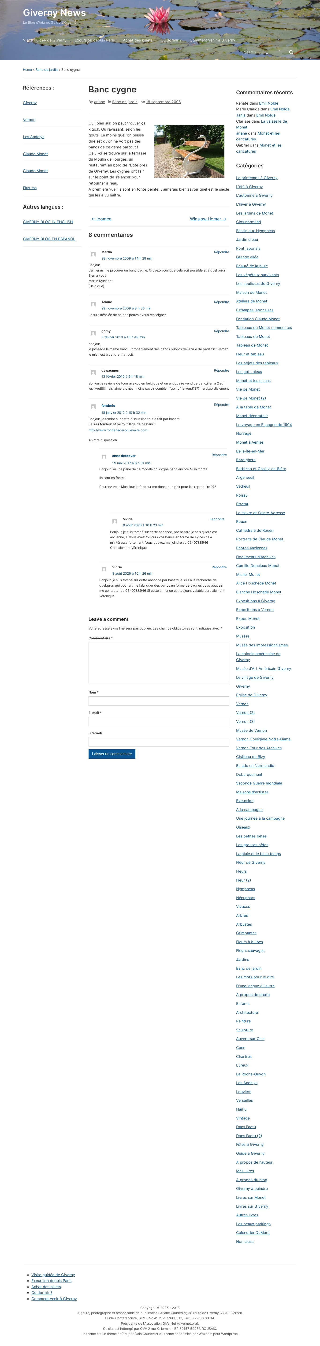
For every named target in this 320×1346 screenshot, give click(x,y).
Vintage (243, 1118)
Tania (241, 115)
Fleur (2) (243, 880)
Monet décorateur (252, 415)
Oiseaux (243, 827)
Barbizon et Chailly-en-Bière (261, 468)
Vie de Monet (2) (251, 398)
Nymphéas (245, 888)
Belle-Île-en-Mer (250, 451)
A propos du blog (251, 1179)
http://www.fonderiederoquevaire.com (118, 430)
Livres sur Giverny (252, 1206)
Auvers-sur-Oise (250, 1038)
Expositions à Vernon (255, 609)
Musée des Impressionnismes (262, 645)
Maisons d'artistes (252, 792)
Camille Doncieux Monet (257, 565)
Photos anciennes (251, 548)
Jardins (242, 959)
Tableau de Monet (252, 345)
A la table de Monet (253, 407)
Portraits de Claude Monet (259, 539)
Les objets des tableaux (257, 363)
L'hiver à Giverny (251, 204)
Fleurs (241, 871)
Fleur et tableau (250, 354)
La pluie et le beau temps (258, 853)
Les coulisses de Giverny (258, 283)
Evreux (242, 1065)
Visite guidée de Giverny (45, 40)
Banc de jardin (47, 70)
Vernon (29, 119)
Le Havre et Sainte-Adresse (260, 512)
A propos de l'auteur (254, 1162)
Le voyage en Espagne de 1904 (264, 424)
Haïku (241, 1109)
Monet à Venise (249, 442)
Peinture (243, 1021)
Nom (94, 692)
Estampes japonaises (254, 310)
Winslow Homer (208, 218)
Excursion (244, 800)
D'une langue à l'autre (255, 986)
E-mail (95, 713)
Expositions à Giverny (255, 601)
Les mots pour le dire (255, 977)
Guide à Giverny (250, 1153)
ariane (99, 101)
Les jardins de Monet (254, 213)
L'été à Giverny (249, 186)
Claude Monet (35, 153)
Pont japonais (248, 248)
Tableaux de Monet (253, 336)
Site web (95, 733)
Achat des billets (138, 40)
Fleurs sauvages (250, 950)
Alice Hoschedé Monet (256, 583)
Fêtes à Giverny (250, 1144)
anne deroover (124, 456)
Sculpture (244, 1030)
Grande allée (247, 257)
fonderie (108, 405)
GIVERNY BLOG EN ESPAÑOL (49, 239)
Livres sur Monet (251, 1197)
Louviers (243, 1091)
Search (291, 52)
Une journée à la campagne (260, 818)
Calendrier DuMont (253, 1232)
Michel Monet (248, 574)
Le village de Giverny (255, 677)
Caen (240, 1047)
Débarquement (249, 774)
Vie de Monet (248, 389)
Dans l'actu (246, 1126)
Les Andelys (33, 136)
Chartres (244, 1056)
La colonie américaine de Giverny (258, 656)
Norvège (243, 433)
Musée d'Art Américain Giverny (263, 668)
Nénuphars (245, 897)
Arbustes (244, 924)
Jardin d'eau (247, 239)
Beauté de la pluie (252, 266)
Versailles (244, 1100)
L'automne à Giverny (254, 195)
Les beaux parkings (253, 1224)
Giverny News (54, 12)
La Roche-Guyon (251, 1074)
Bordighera (246, 459)
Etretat (242, 503)
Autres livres (247, 1215)
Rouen (241, 521)
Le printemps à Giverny (257, 177)
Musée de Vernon (251, 730)
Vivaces (243, 906)
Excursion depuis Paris (95, 40)
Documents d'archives (255, 556)
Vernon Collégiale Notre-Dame (263, 739)
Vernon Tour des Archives (259, 748)
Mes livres (245, 1171)
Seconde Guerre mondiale (259, 783)
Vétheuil (243, 486)
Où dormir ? (171, 40)
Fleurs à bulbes (249, 941)
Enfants (242, 1003)
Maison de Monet (251, 292)
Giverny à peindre (252, 1188)
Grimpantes (246, 933)
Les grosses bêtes (252, 844)
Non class (244, 1241)
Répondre (221, 252)
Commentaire (101, 638)
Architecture (247, 1012)
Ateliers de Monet (251, 301)
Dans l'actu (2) (249, 1135)
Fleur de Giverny (250, 862)
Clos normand (248, 221)
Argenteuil (245, 477)
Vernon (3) (245, 721)
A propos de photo (253, 994)
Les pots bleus (249, 371)
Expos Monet (248, 618)
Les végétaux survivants (257, 274)
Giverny (30, 102)
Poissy (242, 495)
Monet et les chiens (253, 380)
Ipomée (101, 218)
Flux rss (30, 187)
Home (27, 70)
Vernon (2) (245, 712)
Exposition (245, 627)
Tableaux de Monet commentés (264, 327)
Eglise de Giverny (251, 695)
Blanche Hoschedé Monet (258, 592)
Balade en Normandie (255, 765)
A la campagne (249, 809)
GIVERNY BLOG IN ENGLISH (48, 221)
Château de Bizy (250, 756)
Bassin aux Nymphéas (255, 230)
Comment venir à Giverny (212, 40)
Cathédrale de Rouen (254, 530)
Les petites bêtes (251, 836)
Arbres (242, 915)
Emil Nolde (268, 103)
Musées (242, 636)
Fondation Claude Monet (258, 319)
